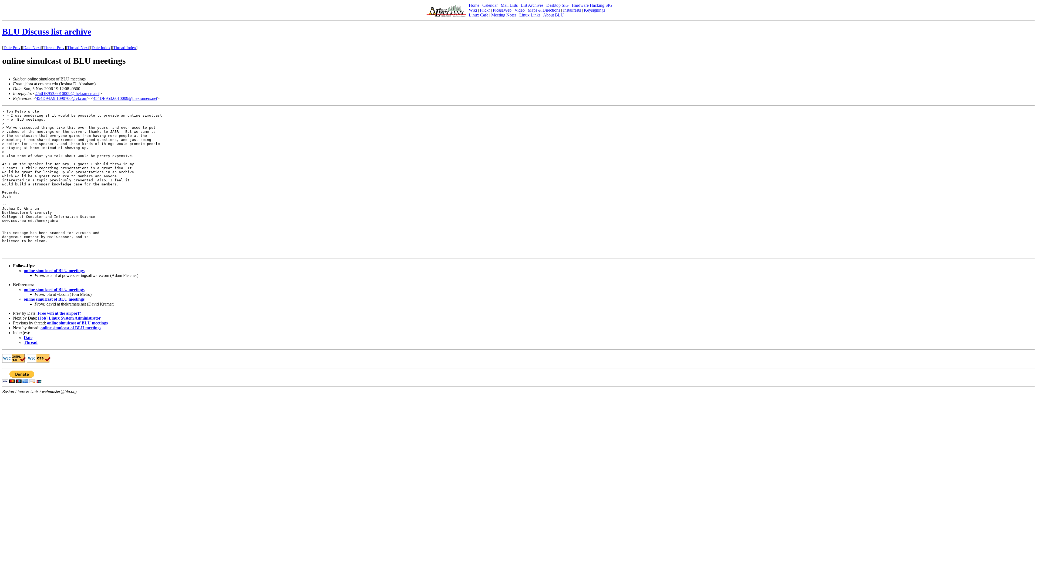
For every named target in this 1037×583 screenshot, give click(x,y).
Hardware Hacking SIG (592, 5)
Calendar (490, 5)
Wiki (473, 10)
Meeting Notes (504, 15)
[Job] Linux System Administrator (69, 318)
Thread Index (124, 47)
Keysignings (594, 10)
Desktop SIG (558, 5)
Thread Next (78, 47)
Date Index (101, 47)
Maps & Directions (544, 10)
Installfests (572, 10)
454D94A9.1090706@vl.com (61, 98)
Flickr (485, 10)
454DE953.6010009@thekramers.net (67, 93)
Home (474, 5)
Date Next (32, 47)
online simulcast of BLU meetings (54, 270)
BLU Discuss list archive (46, 31)
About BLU (553, 15)
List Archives (532, 5)
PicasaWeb (503, 10)
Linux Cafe (479, 15)
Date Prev (12, 47)
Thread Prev (54, 47)
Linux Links (530, 15)
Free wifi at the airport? (59, 313)
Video (520, 10)
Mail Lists (510, 5)
